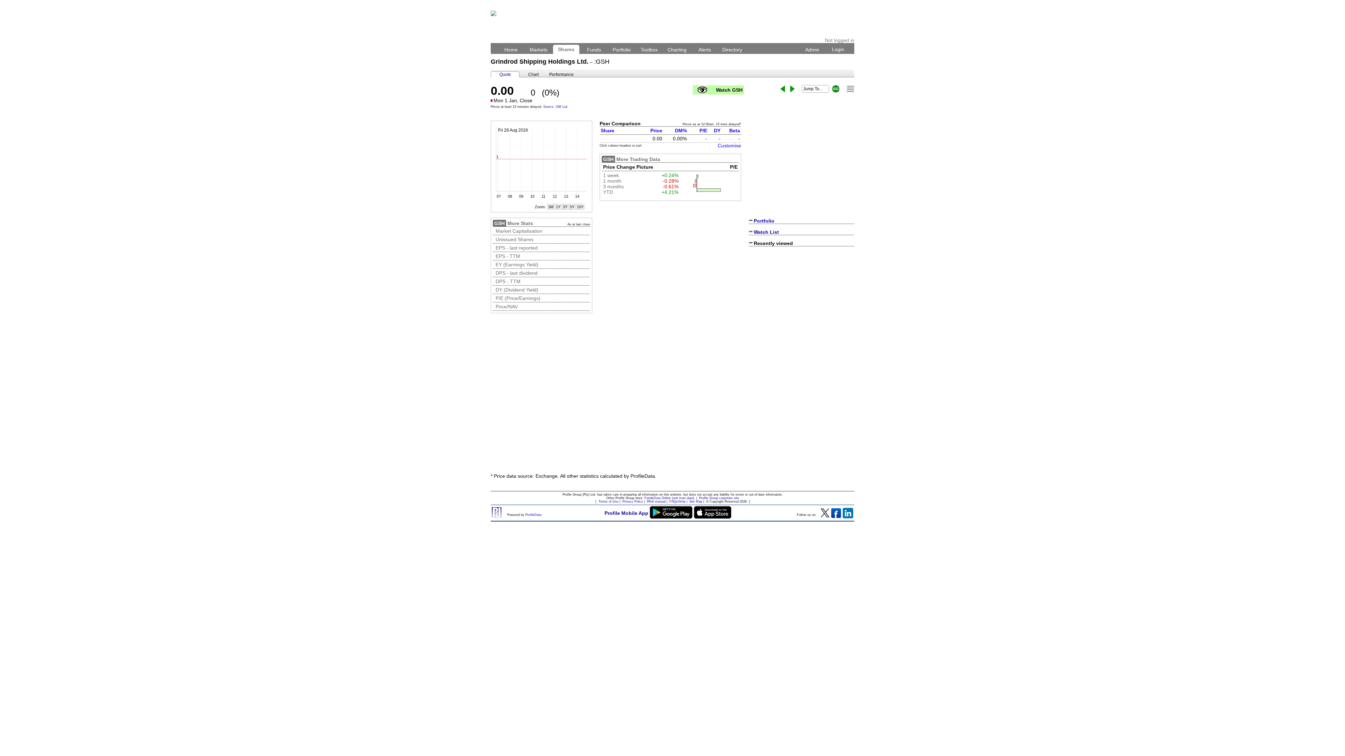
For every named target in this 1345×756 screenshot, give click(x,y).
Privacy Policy (632, 501)
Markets (538, 49)
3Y (565, 207)
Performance (561, 74)
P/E (703, 130)
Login (838, 49)
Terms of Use (609, 501)
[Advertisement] (672, 415)
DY (717, 130)
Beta (734, 130)
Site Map (695, 501)
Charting (677, 49)
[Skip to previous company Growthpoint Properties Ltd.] (782, 88)
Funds (594, 49)
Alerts (704, 49)
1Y (558, 207)
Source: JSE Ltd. (555, 106)
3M (550, 207)
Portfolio (621, 49)
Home (511, 49)
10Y (580, 207)
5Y (572, 207)
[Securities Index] (850, 89)
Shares (566, 49)
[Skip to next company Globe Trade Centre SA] (792, 88)
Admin (812, 49)
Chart (533, 74)
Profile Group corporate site (719, 498)
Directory (732, 49)
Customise (729, 145)
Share (607, 130)
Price (656, 130)
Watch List (766, 232)
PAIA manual (656, 501)
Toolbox (649, 49)
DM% (681, 130)
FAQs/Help (677, 501)
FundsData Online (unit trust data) (669, 498)
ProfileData (533, 515)
